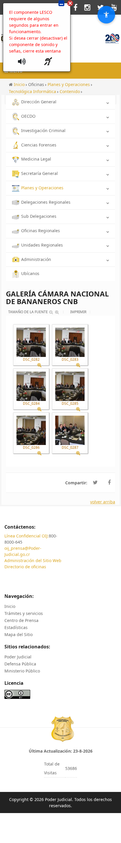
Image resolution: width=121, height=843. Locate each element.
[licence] (17, 694)
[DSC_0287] (70, 430)
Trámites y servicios (23, 613)
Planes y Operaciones (42, 187)
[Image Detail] (41, 365)
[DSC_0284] (31, 386)
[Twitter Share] (95, 482)
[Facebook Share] (109, 482)
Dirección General (38, 101)
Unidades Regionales (42, 245)
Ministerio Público (22, 671)
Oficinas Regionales (40, 230)
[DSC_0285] (70, 386)
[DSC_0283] (70, 342)
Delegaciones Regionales (45, 202)
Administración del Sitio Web (32, 560)
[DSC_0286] (31, 430)
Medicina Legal (36, 159)
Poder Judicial (17, 657)
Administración (36, 259)
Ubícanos (30, 273)
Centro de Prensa (21, 620)
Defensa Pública (20, 664)
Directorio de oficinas (25, 566)
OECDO (28, 116)
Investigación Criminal (43, 130)
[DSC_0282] (31, 342)
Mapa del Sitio (18, 634)
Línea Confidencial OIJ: (26, 536)
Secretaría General (39, 173)
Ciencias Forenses (38, 145)
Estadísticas (16, 627)
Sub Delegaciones (38, 216)
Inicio (9, 606)
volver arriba (102, 502)
